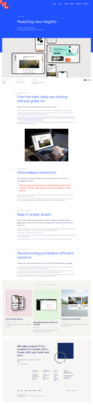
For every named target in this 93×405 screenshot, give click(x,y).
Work (25, 390)
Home (18, 390)
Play (22, 390)
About (29, 390)
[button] (54, 4)
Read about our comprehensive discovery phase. (33, 119)
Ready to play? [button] (24, 364)
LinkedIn (68, 390)
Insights (34, 390)
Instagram (73, 390)
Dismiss (78, 399)
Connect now (86, 399)
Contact (39, 390)
